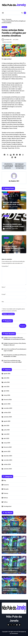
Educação (6, 489)
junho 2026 (7, 382)
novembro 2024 (8, 460)
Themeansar (14, 633)
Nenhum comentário (7, 42)
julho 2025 (6, 425)
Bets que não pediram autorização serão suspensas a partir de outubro (13, 204)
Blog (4, 480)
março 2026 (7, 395)
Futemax (5, 493)
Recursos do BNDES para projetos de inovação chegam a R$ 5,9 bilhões (14, 226)
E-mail (4, 294)
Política (5, 502)
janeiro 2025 (7, 451)
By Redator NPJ (7, 39)
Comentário (5, 266)
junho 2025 (7, 429)
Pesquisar (8, 321)
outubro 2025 (7, 412)
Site (3, 301)
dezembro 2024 (8, 455)
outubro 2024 (7, 464)
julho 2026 (6, 378)
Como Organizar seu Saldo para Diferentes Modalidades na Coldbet (15, 355)
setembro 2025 (8, 416)
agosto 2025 (7, 421)
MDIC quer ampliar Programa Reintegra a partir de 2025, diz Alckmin (13, 248)
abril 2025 (6, 438)
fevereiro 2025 (8, 447)
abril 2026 (6, 391)
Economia (4, 27)
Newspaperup (22, 631)
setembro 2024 (8, 468)
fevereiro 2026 (8, 399)
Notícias (5, 497)
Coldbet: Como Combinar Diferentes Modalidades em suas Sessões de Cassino (14, 338)
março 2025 (7, 442)
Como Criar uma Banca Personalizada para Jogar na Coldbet (15, 349)
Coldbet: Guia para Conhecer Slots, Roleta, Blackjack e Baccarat (15, 344)
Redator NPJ (15, 181)
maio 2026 (6, 386)
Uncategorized (7, 506)
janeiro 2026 (7, 404)
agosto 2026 (7, 373)
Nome (4, 287)
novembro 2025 (8, 408)
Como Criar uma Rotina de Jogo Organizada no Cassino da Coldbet (13, 361)
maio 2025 (6, 434)
